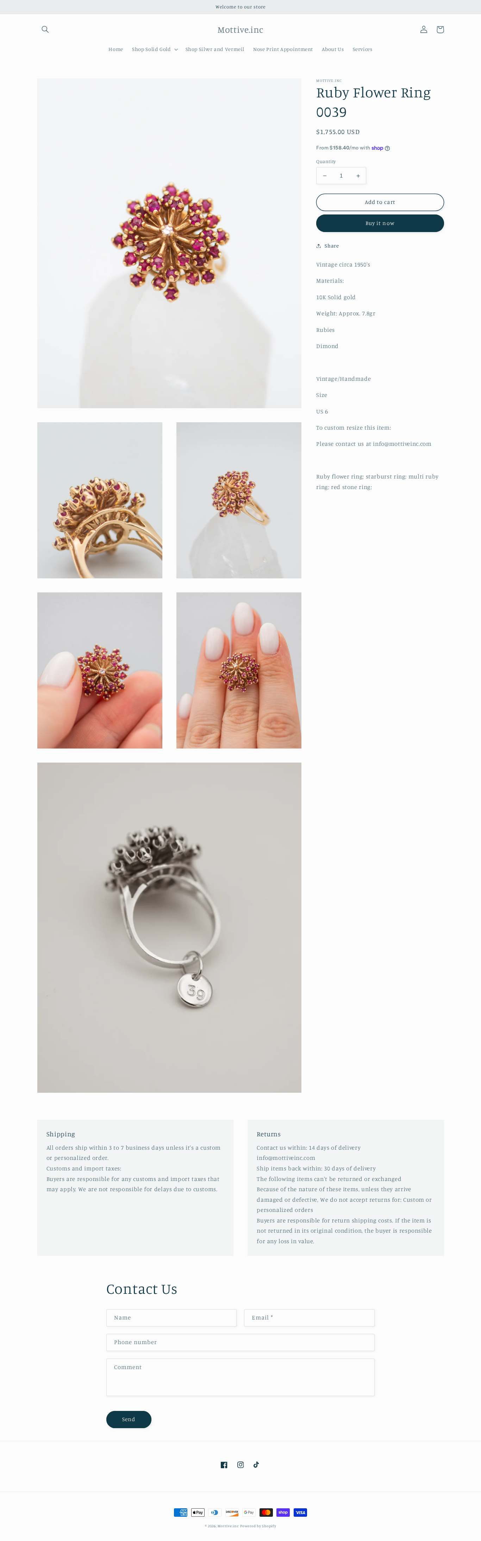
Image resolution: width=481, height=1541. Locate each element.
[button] (45, 29)
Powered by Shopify (258, 1526)
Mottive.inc (228, 1526)
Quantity (326, 161)
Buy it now (380, 223)
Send (128, 1419)
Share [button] (332, 246)
